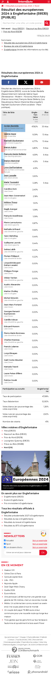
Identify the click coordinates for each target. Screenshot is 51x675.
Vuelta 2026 (9, 590)
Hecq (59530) (18, 28)
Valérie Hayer (10, 134)
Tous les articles (21, 640)
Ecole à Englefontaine (13, 500)
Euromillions (10, 593)
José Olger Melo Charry (14, 587)
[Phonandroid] (38, 672)
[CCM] (38, 656)
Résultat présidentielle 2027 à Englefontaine (24, 515)
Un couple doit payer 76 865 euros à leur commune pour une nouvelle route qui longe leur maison (26, 613)
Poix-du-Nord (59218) (12, 31)
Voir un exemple (39, 540)
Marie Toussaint (11, 182)
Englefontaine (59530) (14, 497)
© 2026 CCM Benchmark (38, 645)
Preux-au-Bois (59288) (14, 444)
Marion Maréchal (11, 161)
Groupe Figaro (22, 645)
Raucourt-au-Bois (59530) (37, 28)
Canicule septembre (13, 577)
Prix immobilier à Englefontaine (18, 503)
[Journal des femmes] (13, 656)
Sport (8, 544)
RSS (30, 640)
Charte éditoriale (33, 637)
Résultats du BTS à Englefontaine (19, 525)
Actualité (10, 540)
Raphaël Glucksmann (14, 140)
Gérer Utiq (43, 642)
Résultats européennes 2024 (19, 6)
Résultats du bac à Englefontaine (18, 519)
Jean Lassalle (10, 175)
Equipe (23, 637)
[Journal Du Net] (13, 661)
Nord (37, 6)
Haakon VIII (9, 570)
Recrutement (38, 640)
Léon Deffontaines (13, 167)
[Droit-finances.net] (38, 661)
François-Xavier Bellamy (15, 154)
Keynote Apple (11, 583)
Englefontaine (10, 49)
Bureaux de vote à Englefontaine (18, 46)
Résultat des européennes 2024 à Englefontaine (25, 43)
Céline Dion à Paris (12, 573)
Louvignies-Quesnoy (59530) (16, 441)
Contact (11, 640)
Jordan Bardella (11, 126)
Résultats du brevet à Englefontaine (20, 522)
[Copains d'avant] (13, 666)
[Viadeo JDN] (38, 666)
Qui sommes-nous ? (11, 637)
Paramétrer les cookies (30, 642)
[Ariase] (13, 672)
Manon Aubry (10, 147)
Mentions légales (10, 645)
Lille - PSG (8, 580)
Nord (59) (8, 447)
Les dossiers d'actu (14, 547)
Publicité (43, 637)
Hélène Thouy (10, 202)
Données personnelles (12, 642)
